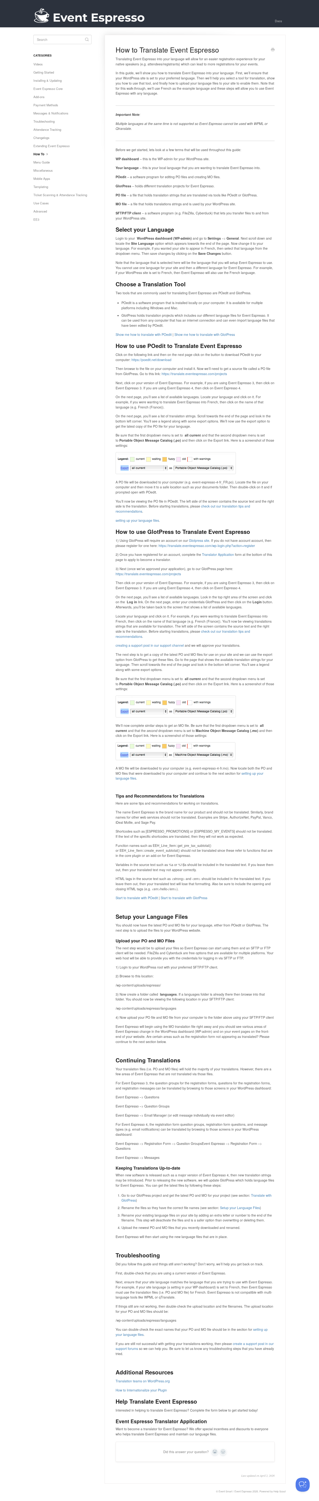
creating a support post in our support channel (150, 645)
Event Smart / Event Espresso (235, 1491)
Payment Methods (45, 105)
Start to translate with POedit (137, 897)
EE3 (36, 219)
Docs (278, 21)
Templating (40, 187)
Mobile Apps (41, 178)
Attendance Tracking (47, 129)
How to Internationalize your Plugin (141, 1390)
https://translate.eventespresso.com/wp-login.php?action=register (207, 545)
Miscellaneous (43, 170)
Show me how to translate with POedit (144, 334)
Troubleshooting (44, 121)
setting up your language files (137, 520)
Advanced (40, 211)
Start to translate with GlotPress (184, 897)
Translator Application (218, 554)
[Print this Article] (273, 50)
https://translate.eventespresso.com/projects (194, 373)
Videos (38, 64)
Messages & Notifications (50, 113)
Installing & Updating (47, 80)
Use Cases (41, 203)
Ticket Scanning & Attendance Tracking (60, 195)
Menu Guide (41, 162)
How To (39, 154)
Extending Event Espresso (51, 146)
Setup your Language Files (240, 1207)
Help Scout (279, 1491)
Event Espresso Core (48, 88)
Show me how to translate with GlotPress (204, 334)
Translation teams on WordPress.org (143, 1381)
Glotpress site (199, 540)
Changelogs (41, 137)
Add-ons (39, 97)
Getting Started (43, 72)
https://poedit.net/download (151, 359)
